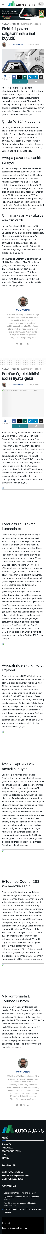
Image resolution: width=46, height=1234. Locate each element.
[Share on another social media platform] (36, 81)
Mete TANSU (18, 44)
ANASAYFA (6, 1144)
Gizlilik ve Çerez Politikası (12, 1172)
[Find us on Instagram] (9, 1223)
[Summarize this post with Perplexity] (20, 81)
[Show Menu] (3, 4)
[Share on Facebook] (14, 77)
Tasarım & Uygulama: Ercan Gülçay (14, 1228)
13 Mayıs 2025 (33, 385)
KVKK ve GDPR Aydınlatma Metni (15, 1175)
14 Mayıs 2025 (33, 44)
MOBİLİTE (15, 24)
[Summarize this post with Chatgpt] (41, 77)
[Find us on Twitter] (5, 1223)
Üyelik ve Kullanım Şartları (12, 1179)
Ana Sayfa (5, 24)
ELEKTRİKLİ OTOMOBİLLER (31, 24)
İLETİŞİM (5, 1158)
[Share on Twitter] (19, 77)
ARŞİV (4, 1155)
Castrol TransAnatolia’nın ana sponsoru (20, 1193)
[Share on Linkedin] (35, 77)
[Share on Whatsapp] (24, 77)
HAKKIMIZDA (7, 1148)
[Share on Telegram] (30, 77)
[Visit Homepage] (21, 3)
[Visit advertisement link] (23, 14)
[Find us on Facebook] (2, 1223)
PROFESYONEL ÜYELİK (11, 1151)
